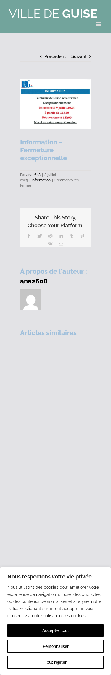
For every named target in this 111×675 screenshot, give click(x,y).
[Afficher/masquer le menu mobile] (99, 24)
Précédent (55, 56)
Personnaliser (56, 646)
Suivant (78, 56)
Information (41, 180)
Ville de (53, 13)
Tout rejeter (56, 662)
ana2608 (33, 175)
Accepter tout (55, 630)
